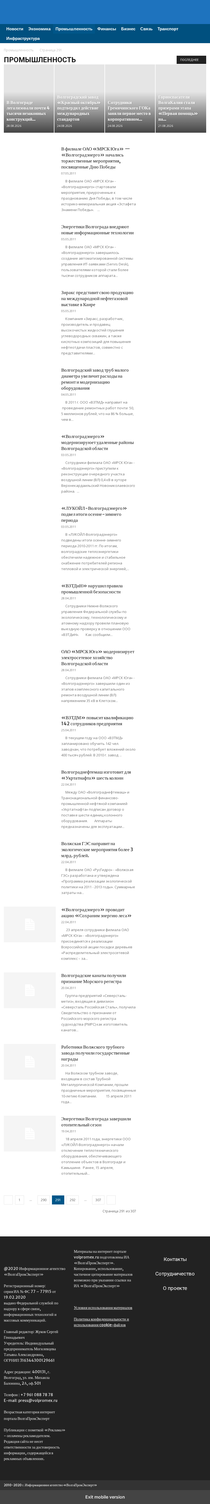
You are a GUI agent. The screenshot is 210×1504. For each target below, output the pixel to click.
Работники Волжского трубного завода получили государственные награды (95, 1053)
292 (72, 1200)
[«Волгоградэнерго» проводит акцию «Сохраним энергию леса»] (30, 924)
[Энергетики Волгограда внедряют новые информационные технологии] (30, 241)
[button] (199, 28)
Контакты (175, 1259)
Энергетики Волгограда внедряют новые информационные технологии (97, 230)
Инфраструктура (23, 38)
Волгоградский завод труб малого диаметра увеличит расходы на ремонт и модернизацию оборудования (95, 379)
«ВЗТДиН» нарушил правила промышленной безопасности (92, 589)
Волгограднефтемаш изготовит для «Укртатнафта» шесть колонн (96, 775)
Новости (14, 28)
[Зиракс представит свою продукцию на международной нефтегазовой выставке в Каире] (30, 307)
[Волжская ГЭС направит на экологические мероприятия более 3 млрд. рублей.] (30, 858)
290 (43, 1200)
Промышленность (74, 28)
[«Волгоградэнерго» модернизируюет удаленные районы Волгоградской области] (30, 451)
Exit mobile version (105, 1497)
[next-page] (111, 1199)
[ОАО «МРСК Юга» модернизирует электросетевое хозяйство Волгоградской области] (30, 666)
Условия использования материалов (103, 1307)
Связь (146, 28)
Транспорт (168, 28)
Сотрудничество (175, 1274)
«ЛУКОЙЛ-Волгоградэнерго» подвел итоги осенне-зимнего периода (94, 514)
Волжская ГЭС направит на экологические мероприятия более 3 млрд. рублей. (97, 849)
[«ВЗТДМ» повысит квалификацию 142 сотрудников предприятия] (30, 732)
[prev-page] (8, 1199)
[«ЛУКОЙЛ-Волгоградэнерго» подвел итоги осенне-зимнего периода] (30, 523)
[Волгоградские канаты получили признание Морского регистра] (30, 990)
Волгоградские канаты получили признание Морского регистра (93, 978)
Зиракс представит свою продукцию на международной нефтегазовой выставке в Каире (97, 298)
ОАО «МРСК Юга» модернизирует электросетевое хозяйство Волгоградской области (97, 658)
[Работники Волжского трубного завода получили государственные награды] (30, 1062)
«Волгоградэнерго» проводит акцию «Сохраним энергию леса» (96, 913)
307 (98, 1200)
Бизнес (128, 28)
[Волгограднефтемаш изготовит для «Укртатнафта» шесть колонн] (30, 787)
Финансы (106, 28)
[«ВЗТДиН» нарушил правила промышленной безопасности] (30, 600)
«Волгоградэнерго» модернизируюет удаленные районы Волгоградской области (97, 442)
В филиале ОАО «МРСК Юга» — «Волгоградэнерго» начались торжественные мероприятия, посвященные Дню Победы (95, 158)
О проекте (175, 1288)
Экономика (39, 28)
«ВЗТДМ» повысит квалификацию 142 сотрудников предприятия (97, 721)
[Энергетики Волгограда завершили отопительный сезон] (30, 1133)
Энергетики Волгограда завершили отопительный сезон (96, 1122)
